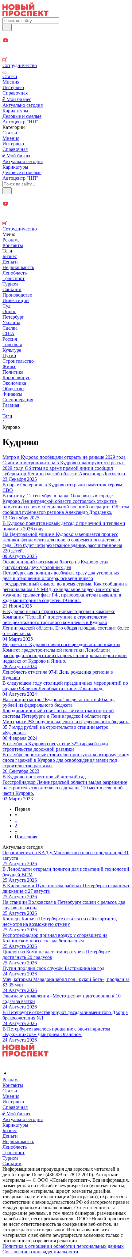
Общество (13, 388)
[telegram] (66, 34)
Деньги (10, 261)
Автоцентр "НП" (20, 121)
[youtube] (66, 40)
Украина (11, 322)
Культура (11, 350)
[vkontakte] (66, 54)
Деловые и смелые (21, 116)
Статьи (9, 76)
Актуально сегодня (22, 105)
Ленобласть (14, 272)
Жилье (9, 366)
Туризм (10, 283)
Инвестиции (15, 300)
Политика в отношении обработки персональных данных (63, 1246)
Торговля (12, 344)
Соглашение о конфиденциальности (40, 1251)
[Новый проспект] (25, 14)
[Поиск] (7, 27)
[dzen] (66, 47)
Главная (10, 405)
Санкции (11, 289)
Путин (9, 355)
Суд (6, 306)
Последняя (26, 836)
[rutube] (66, 60)
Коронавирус (16, 377)
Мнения (10, 81)
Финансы (12, 394)
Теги (7, 416)
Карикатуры (15, 110)
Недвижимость (18, 267)
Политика (12, 372)
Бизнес (9, 256)
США (8, 333)
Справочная (15, 92)
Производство (17, 294)
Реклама (11, 239)
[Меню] (4, 72)
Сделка (9, 328)
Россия (9, 339)
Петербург (13, 317)
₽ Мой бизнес (16, 99)
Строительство (18, 361)
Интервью (13, 87)
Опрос (9, 311)
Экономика (14, 383)
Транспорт (13, 278)
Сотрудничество (19, 65)
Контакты (12, 245)
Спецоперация (17, 399)
